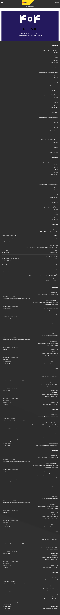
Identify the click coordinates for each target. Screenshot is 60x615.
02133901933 (6, 296)
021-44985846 (7, 260)
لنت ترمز (56, 57)
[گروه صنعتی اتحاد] (28, 2)
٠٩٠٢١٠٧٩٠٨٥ (6, 359)
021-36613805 (5, 272)
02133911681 (13, 296)
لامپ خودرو (55, 60)
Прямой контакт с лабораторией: (49, 315)
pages (57, 2)
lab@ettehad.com (6, 265)
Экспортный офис (53, 311)
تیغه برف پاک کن (54, 63)
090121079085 (7, 258)
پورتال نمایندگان (30, 6)
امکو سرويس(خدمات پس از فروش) (49, 364)
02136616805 (7, 323)
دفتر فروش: (54, 333)
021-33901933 (5, 235)
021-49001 (5, 250)
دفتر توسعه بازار (53, 341)
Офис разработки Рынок (51, 300)
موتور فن (56, 55)
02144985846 (6, 317)
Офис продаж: (53, 292)
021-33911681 (13, 235)
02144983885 (13, 317)
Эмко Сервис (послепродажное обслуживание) (46, 323)
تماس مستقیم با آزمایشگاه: (51, 355)
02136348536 (15, 307)
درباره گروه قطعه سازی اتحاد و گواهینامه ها (48, 50)
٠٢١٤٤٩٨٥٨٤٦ (6, 357)
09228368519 (6, 307)
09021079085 (6, 319)
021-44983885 (16, 258)
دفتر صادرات (54, 351)
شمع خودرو (55, 52)
